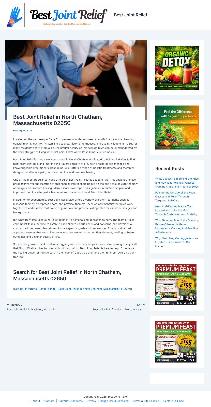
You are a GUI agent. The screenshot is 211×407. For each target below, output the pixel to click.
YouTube (31, 288)
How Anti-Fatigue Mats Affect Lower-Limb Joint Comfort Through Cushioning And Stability (176, 210)
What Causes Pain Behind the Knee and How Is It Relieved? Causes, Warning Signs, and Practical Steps (177, 182)
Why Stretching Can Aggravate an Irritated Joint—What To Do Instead (176, 242)
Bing (42, 288)
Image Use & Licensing (114, 401)
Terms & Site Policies (146, 401)
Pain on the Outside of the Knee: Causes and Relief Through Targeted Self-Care (175, 196)
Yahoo (52, 288)
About (36, 401)
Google (18, 288)
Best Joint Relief (130, 14)
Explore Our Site (173, 401)
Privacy (91, 401)
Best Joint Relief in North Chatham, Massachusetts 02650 (95, 288)
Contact (49, 401)
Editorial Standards (71, 401)
